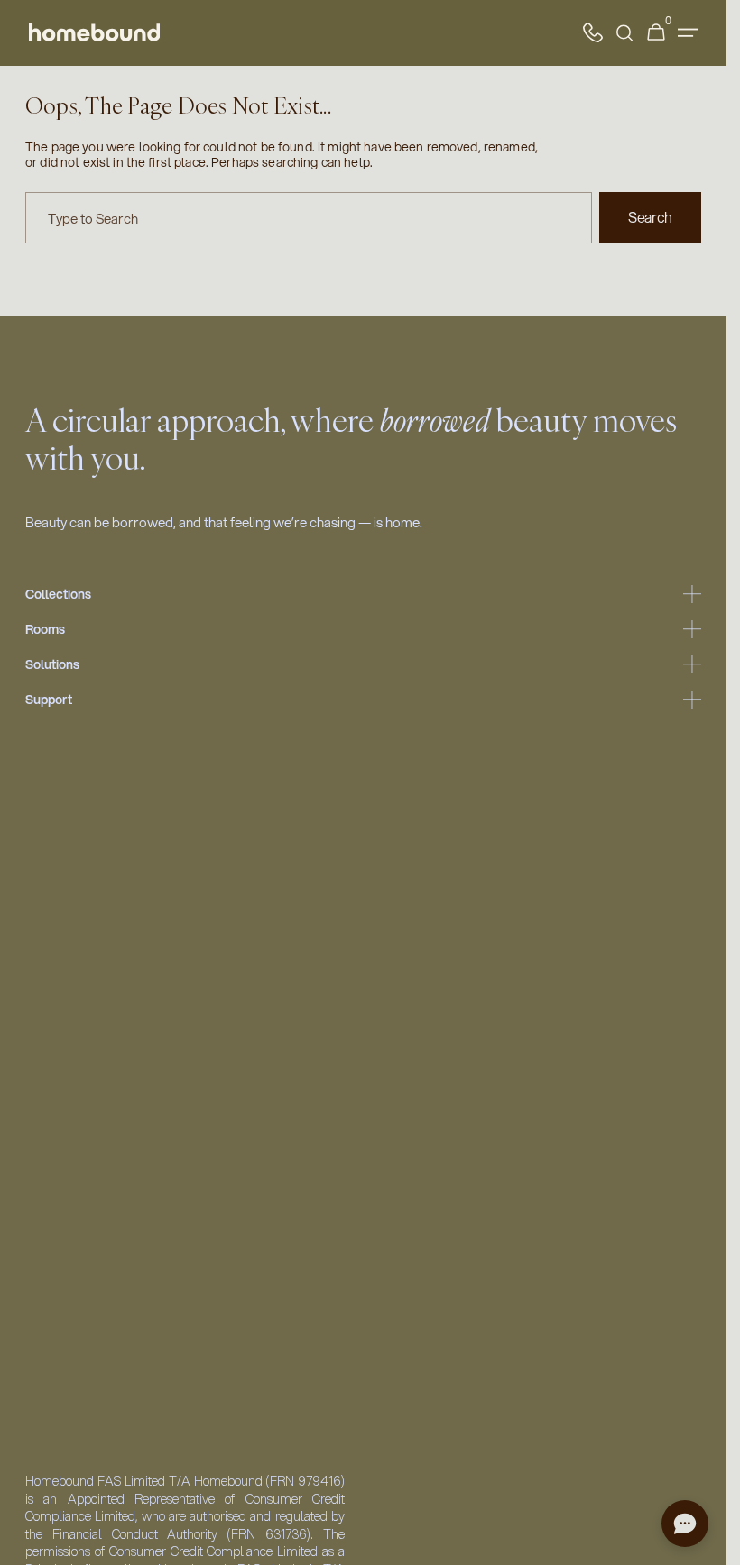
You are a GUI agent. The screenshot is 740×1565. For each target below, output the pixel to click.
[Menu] (688, 33)
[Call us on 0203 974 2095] (593, 32)
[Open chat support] (684, 1523)
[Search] (624, 33)
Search (650, 216)
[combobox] (308, 217)
